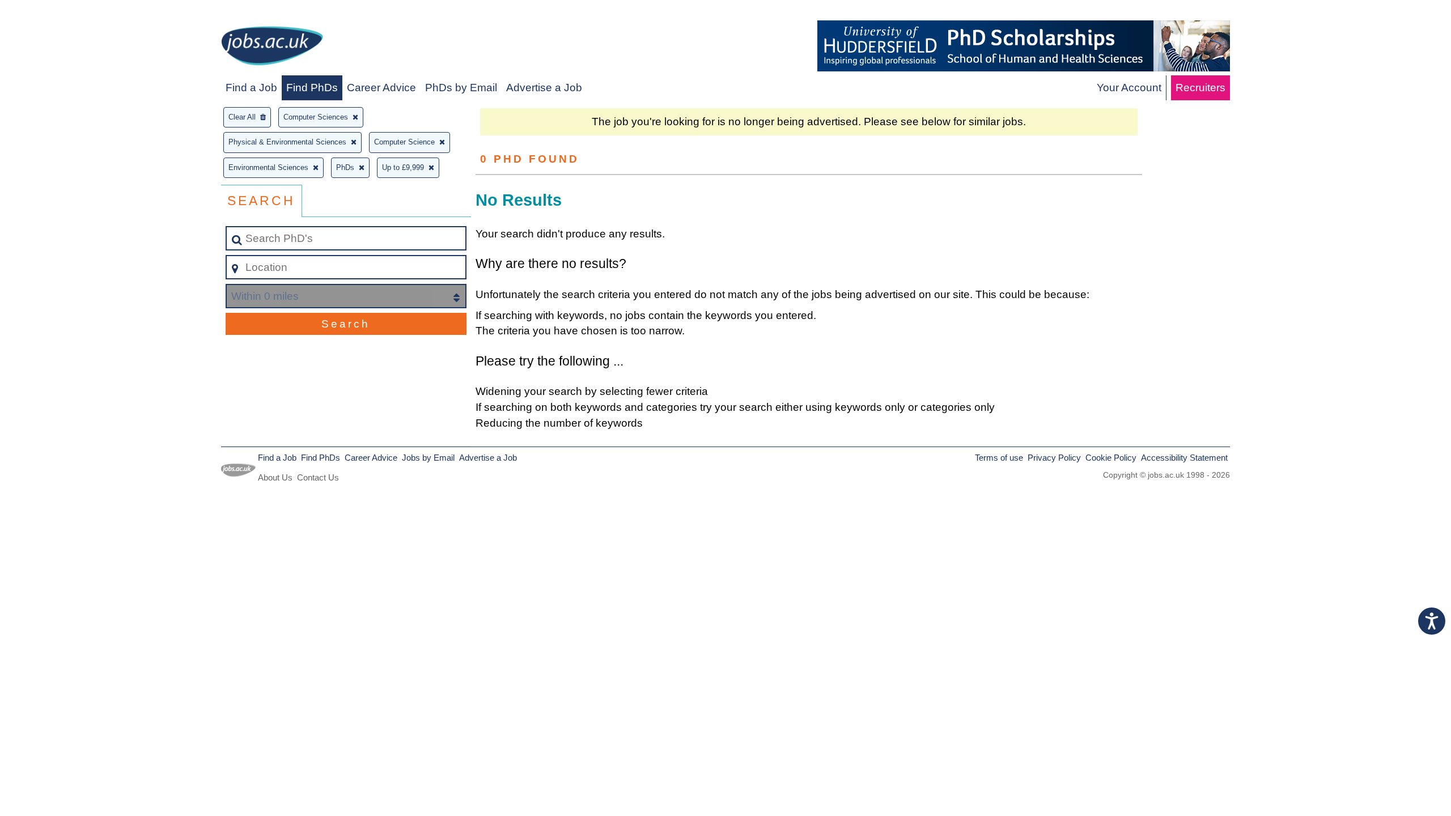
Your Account (1129, 88)
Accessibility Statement (1184, 457)
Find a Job (251, 88)
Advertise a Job (544, 88)
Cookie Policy (1110, 457)
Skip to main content (54, 12)
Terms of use (999, 457)
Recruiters (1200, 88)
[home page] (272, 48)
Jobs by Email (428, 457)
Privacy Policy (1054, 457)
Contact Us (318, 477)
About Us (275, 477)
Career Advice (381, 88)
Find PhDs (312, 88)
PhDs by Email (461, 88)
